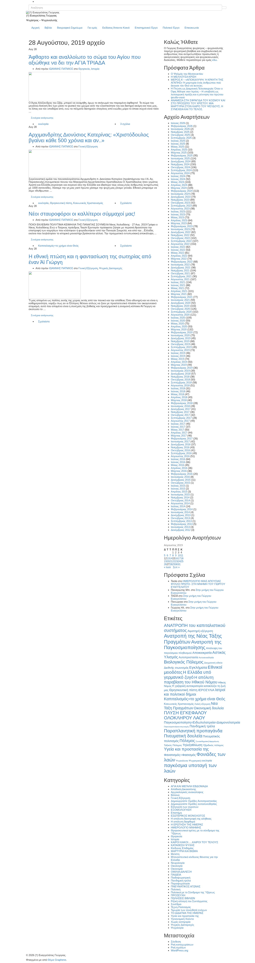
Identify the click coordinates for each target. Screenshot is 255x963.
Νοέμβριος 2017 (180, 411)
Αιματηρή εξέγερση (200, 631)
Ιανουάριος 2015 (180, 494)
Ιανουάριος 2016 (180, 476)
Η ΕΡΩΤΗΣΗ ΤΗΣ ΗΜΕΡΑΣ (187, 824)
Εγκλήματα (198, 667)
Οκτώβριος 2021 (180, 273)
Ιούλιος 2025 (178, 140)
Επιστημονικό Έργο (146, 27)
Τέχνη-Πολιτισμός (181, 907)
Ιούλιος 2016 (178, 459)
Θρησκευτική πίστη (61, 203)
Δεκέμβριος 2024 (180, 161)
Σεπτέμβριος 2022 (181, 240)
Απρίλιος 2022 (179, 255)
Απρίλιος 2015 (179, 491)
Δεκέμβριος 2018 (180, 373)
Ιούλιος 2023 (178, 211)
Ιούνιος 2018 (178, 391)
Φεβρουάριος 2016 (182, 473)
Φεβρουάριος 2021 (182, 297)
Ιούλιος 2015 (178, 485)
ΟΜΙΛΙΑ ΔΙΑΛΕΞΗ (181, 871)
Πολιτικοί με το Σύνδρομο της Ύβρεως (193, 892)
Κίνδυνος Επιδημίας (182, 848)
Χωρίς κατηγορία (180, 921)
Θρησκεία (84, 68)
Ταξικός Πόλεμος (173, 745)
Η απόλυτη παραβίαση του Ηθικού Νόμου (190, 679)
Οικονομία (177, 868)
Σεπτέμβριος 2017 (181, 417)
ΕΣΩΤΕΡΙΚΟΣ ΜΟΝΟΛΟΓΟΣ (188, 815)
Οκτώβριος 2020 (180, 308)
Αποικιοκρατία (202, 652)
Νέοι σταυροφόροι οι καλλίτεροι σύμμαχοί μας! (82, 214)
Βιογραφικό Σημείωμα (69, 27)
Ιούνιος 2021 (178, 285)
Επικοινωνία (192, 27)
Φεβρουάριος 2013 (182, 524)
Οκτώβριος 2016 (180, 450)
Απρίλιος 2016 (179, 467)
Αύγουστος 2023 (180, 208)
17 (179, 558)
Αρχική (35, 27)
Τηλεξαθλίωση (192, 745)
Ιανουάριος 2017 (180, 441)
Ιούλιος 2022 (178, 246)
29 (173, 564)
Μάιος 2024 (177, 182)
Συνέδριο (176, 904)
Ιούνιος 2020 (178, 320)
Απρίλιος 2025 (179, 149)
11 (182, 555)
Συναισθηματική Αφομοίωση (207, 741)
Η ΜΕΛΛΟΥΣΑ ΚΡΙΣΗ (183, 76)
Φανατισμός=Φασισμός (180, 755)
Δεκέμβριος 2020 (180, 302)
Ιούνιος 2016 (178, 462)
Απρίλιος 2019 (179, 361)
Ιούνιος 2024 (178, 179)
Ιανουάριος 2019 (180, 370)
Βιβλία (48, 27)
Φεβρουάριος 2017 (182, 438)
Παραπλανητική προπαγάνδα (193, 730)
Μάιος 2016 (177, 465)
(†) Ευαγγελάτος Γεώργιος (41, 15)
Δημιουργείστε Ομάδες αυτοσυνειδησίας (194, 803)
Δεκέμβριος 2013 (180, 515)
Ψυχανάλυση (182, 761)
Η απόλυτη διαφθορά (183, 821)
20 (168, 561)
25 (182, 561)
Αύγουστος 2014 (180, 503)
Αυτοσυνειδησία (206, 657)
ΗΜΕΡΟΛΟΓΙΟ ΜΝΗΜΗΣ (186, 827)
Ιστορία (95, 68)
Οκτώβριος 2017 (180, 414)
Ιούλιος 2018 (178, 388)
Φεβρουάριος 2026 (182, 126)
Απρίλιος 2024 (179, 184)
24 (179, 561)
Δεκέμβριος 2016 (180, 444)
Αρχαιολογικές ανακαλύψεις (187, 792)
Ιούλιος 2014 (178, 506)
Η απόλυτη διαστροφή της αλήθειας (191, 818)
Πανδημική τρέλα (202, 726)
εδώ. (215, 59)
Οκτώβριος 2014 (180, 500)
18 (182, 558)
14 (170, 558)
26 (165, 564)
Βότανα (175, 795)
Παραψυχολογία (180, 883)
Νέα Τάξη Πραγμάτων (191, 705)
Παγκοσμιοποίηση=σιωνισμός (176, 727)
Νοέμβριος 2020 (180, 305)
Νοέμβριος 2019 (180, 341)
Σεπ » (176, 567)
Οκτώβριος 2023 (180, 202)
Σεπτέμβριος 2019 (181, 347)
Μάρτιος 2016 (179, 470)
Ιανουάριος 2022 (180, 264)
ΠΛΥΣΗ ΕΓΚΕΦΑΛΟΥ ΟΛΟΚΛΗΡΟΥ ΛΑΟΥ (185, 715)
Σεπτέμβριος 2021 (181, 276)
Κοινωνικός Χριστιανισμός (88, 203)
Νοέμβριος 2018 (180, 376)
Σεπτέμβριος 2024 (181, 170)
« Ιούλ (167, 567)
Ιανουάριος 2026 (180, 128)
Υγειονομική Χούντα (182, 918)
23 (176, 561)
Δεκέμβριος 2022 (180, 232)
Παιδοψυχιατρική (180, 877)
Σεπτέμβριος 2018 (181, 382)
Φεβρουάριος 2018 (182, 403)
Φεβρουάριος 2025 (182, 155)
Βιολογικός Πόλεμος (183, 662)
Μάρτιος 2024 (179, 187)
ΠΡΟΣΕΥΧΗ (178, 895)
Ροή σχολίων (178, 947)
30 (176, 564)
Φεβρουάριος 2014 (182, 509)
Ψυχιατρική (195, 760)
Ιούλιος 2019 (178, 353)
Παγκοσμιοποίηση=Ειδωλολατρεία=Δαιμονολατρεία (202, 722)
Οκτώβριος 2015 (180, 482)
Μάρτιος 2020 (179, 329)
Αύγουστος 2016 (180, 456)
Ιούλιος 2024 (178, 176)
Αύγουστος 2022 (180, 243)
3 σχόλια (125, 123)
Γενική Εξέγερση (88, 146)
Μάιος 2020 (177, 323)
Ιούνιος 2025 (178, 143)
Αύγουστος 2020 (180, 314)
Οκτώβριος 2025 (180, 134)
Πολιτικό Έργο (171, 27)
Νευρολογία (178, 862)
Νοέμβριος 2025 (180, 131)
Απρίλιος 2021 (179, 291)
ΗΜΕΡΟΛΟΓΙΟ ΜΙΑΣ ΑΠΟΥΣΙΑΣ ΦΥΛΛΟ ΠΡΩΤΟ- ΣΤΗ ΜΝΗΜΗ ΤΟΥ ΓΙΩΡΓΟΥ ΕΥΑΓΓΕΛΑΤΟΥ (198, 584)
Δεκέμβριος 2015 (180, 479)
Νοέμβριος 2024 (180, 164)
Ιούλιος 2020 (178, 317)
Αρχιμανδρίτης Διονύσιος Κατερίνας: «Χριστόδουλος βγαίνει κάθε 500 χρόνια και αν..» (89, 137)
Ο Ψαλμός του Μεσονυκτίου (187, 73)
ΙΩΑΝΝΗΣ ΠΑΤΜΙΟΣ (61, 68)
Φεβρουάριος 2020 (182, 332)
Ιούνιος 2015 (178, 488)
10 (179, 555)
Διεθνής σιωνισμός (176, 667)
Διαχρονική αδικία (213, 662)
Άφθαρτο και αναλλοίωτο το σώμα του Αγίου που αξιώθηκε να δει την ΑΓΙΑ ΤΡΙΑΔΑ (85, 60)
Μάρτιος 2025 (179, 152)
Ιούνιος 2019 (178, 355)
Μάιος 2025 (177, 146)
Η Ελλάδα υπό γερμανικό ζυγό (187, 675)
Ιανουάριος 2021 (180, 299)
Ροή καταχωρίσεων (182, 944)
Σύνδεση (176, 941)
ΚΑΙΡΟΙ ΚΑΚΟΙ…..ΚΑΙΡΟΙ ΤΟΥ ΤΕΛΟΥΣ (194, 842)
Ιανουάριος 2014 (180, 512)
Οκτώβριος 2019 (180, 344)
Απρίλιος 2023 (179, 220)
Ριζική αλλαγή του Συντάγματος (189, 901)
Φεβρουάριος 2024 (182, 190)
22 (173, 561)
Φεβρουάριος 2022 (182, 261)
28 (170, 564)
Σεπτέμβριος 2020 (181, 311)
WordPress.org (179, 950)
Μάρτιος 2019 (179, 364)
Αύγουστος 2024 (180, 173)
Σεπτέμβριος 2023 (181, 205)
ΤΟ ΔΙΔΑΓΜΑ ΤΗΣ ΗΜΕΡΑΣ (187, 912)
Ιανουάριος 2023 (180, 229)
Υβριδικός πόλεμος (213, 745)
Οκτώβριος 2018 (180, 379)
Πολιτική (175, 889)
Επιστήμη (176, 812)
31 (179, 564)
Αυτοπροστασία (188, 657)
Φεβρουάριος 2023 (182, 226)
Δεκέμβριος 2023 (180, 196)
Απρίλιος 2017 (179, 432)
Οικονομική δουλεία (209, 708)
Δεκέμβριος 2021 (180, 267)
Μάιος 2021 (177, 288)
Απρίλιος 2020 (179, 326)
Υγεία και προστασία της (186, 749)
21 (170, 561)
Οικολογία (176, 865)
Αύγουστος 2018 (180, 385)
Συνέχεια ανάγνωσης (42, 117)
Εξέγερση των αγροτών (184, 806)
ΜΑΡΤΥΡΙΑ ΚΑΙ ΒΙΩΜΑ (184, 851)
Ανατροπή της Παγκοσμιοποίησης (193, 644)
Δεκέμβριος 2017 (180, 409)
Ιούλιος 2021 (178, 282)
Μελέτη (175, 854)
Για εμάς (92, 27)
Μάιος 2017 (177, 429)
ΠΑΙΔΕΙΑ (176, 874)
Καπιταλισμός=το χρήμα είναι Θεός (58, 245)
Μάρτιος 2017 (179, 435)
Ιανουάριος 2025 (180, 158)
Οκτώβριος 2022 (180, 238)
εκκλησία (43, 123)
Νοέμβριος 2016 (180, 447)
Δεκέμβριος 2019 (180, 338)
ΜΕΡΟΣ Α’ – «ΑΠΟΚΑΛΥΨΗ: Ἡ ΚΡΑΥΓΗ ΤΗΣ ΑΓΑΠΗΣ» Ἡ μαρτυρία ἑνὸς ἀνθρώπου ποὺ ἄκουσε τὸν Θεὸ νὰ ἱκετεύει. (197, 82)
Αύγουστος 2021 (180, 279)
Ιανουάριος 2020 (180, 335)
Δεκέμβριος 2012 (180, 529)
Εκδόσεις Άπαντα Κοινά (116, 27)
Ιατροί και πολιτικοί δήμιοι (194, 692)
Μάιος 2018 (177, 394)
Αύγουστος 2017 (180, 420)
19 (165, 561)
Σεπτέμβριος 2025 (181, 137)
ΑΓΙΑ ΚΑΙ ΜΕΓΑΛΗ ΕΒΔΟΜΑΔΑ (189, 786)
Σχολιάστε (126, 203)
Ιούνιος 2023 (178, 214)
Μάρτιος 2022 (179, 258)
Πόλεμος (187, 740)
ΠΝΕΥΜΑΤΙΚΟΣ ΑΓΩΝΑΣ (185, 886)
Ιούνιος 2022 (178, 249)
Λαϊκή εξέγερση (202, 704)
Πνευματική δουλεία (183, 736)
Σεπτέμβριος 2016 (181, 453)
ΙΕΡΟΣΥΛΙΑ (206, 690)
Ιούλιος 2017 (178, 423)
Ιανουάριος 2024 (180, 193)
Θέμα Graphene (57, 959)
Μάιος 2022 (177, 252)
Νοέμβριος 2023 (180, 199)
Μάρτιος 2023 (179, 223)
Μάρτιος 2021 (179, 294)
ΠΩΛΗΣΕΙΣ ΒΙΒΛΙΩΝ (183, 898)
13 (168, 558)
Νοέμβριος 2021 (180, 270)
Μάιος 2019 (177, 358)
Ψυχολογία (177, 927)
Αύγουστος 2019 (180, 350)
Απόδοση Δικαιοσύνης (183, 789)
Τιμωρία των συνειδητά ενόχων (189, 910)
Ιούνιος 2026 (178, 123)
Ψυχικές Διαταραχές (110, 268)
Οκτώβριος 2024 (180, 167)
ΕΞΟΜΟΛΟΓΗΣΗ (181, 809)
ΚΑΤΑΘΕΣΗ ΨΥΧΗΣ (182, 845)
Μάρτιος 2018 (179, 400)
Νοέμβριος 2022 (180, 235)
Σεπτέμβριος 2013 (181, 521)
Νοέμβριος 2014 (180, 497)
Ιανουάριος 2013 (180, 526)
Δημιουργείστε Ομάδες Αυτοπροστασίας (194, 800)
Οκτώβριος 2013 (180, 518)
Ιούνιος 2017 (178, 426)
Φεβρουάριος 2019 (182, 367)
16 (176, 558)
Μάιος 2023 (177, 217)
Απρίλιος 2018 (179, 397)
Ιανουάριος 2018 (180, 406)
